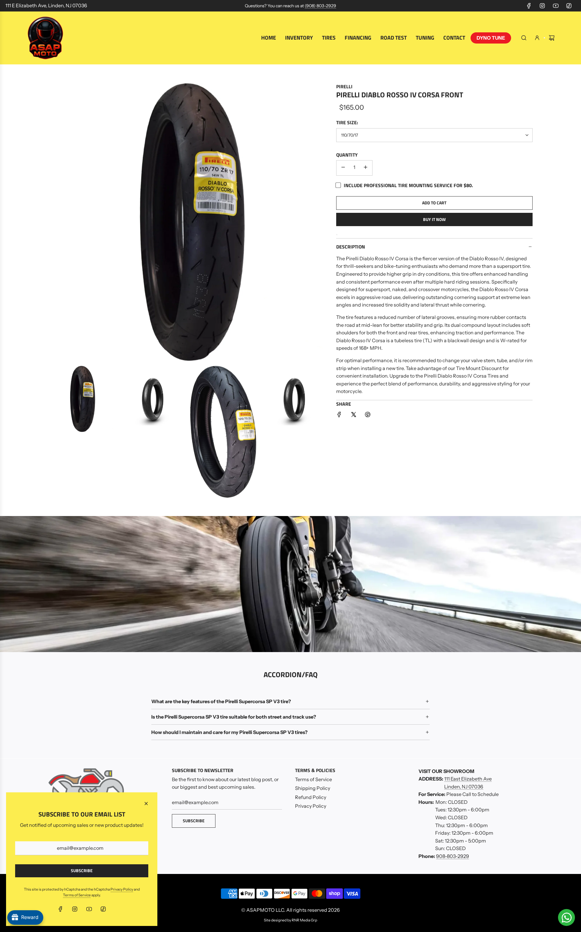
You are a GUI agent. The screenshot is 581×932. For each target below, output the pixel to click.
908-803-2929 (452, 856)
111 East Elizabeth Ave (468, 779)
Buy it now (434, 219)
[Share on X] (353, 416)
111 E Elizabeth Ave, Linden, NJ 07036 (46, 5)
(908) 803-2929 (320, 5)
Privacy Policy (121, 889)
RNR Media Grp (304, 920)
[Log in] (537, 37)
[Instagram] (542, 6)
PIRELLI (344, 86)
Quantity (347, 154)
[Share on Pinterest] (367, 416)
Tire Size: (347, 122)
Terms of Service (77, 895)
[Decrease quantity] (343, 168)
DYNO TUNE (491, 38)
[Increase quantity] (365, 168)
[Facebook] (529, 6)
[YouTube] (555, 6)
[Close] (146, 803)
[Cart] (551, 37)
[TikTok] (569, 6)
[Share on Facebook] (339, 416)
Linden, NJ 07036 (463, 787)
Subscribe (194, 820)
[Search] (523, 37)
